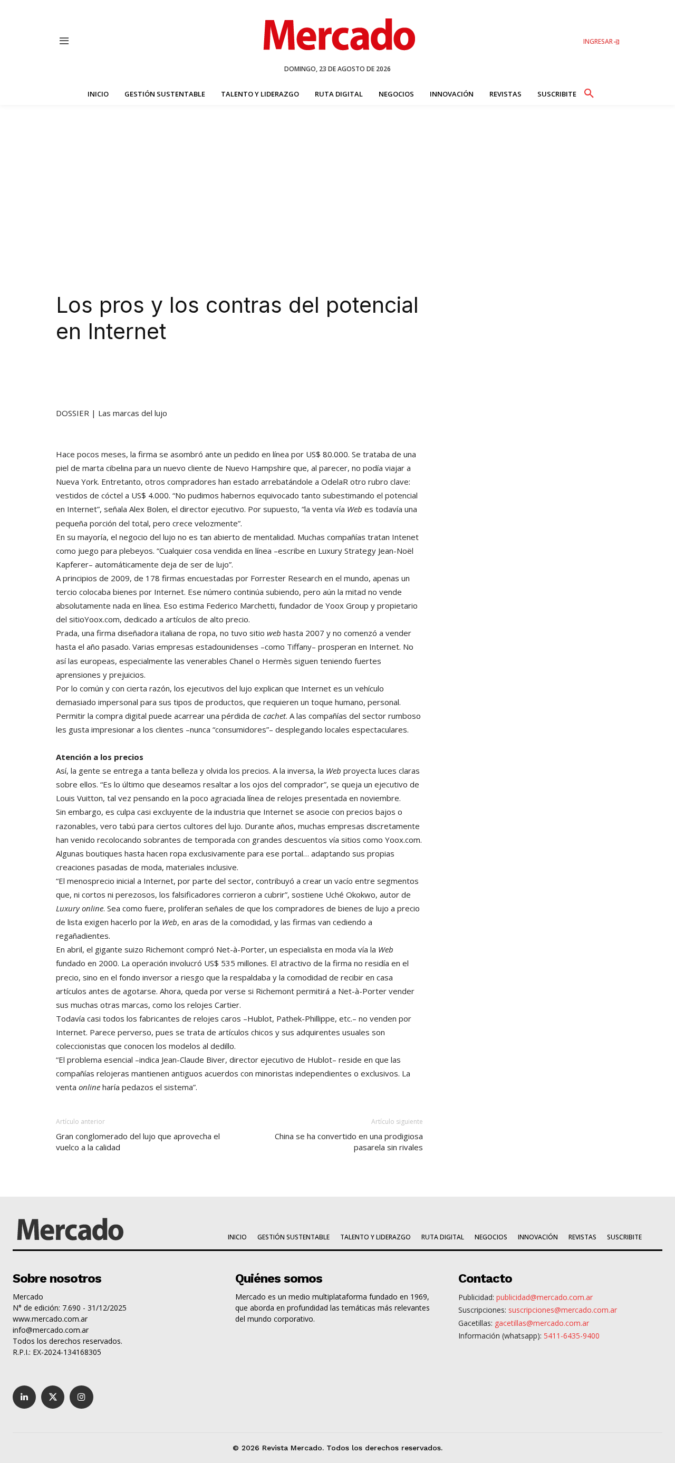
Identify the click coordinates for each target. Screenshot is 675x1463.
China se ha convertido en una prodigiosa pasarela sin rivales (349, 1141)
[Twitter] (52, 1397)
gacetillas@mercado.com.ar (542, 1323)
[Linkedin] (143, 376)
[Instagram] (81, 1397)
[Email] (264, 376)
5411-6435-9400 (572, 1336)
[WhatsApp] (216, 376)
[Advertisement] (337, 184)
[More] (289, 376)
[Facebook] (191, 376)
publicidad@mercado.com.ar (544, 1297)
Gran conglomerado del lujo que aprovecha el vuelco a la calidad (138, 1141)
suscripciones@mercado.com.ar (562, 1310)
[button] (588, 92)
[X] (167, 376)
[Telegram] (240, 376)
